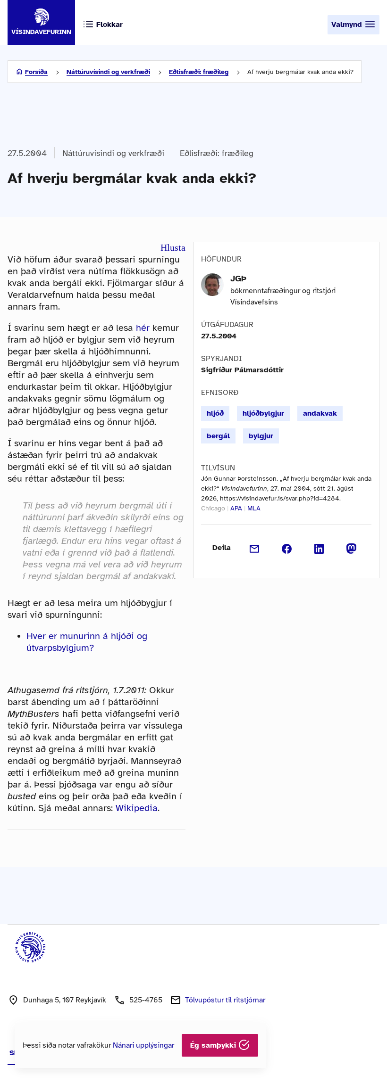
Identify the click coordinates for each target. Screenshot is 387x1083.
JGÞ (238, 278)
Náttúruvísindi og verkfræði (108, 72)
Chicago (213, 508)
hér (143, 328)
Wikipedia (137, 808)
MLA (254, 508)
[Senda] (254, 547)
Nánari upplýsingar (143, 1045)
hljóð (215, 413)
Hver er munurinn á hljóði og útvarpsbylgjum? (86, 642)
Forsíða (36, 72)
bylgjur (261, 436)
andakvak (320, 413)
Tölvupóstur (225, 1000)
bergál (218, 436)
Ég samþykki (214, 1045)
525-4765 (145, 1000)
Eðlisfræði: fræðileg (198, 72)
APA (236, 508)
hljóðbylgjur (263, 413)
